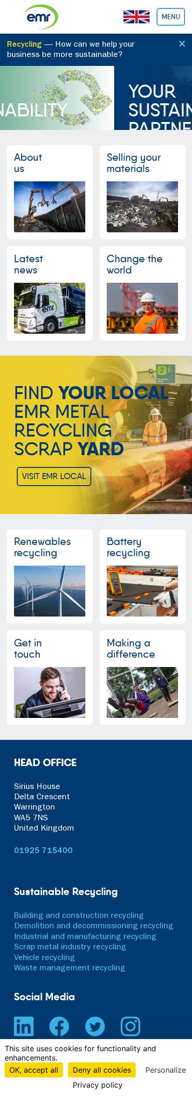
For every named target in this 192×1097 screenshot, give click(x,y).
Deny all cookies (102, 1070)
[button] (5, 98)
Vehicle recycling (44, 958)
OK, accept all (33, 1070)
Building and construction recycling (79, 916)
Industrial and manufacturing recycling (85, 937)
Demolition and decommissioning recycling (93, 927)
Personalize (165, 1070)
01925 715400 (43, 851)
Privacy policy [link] (98, 1085)
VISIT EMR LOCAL (54, 476)
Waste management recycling (69, 969)
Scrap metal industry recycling (70, 948)
